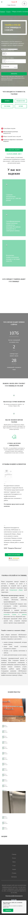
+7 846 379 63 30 (11, 5)
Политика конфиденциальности (14, 895)
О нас (14, 865)
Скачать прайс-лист (14, 154)
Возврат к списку (3, 685)
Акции (13, 2)
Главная (14, 854)
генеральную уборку (16, 590)
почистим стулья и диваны (15, 614)
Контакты (14, 876)
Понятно (8, 910)
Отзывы (14, 873)
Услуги (14, 858)
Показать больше (14, 554)
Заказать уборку (14, 150)
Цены (14, 861)
